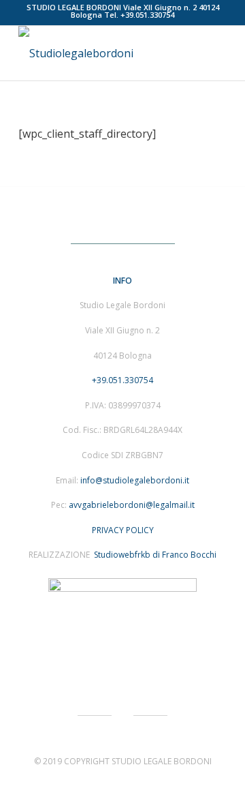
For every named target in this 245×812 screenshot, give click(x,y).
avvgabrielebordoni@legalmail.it (132, 505)
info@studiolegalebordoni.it (134, 480)
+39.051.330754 (147, 15)
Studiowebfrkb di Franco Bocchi (154, 554)
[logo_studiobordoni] (101, 53)
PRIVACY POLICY (123, 530)
